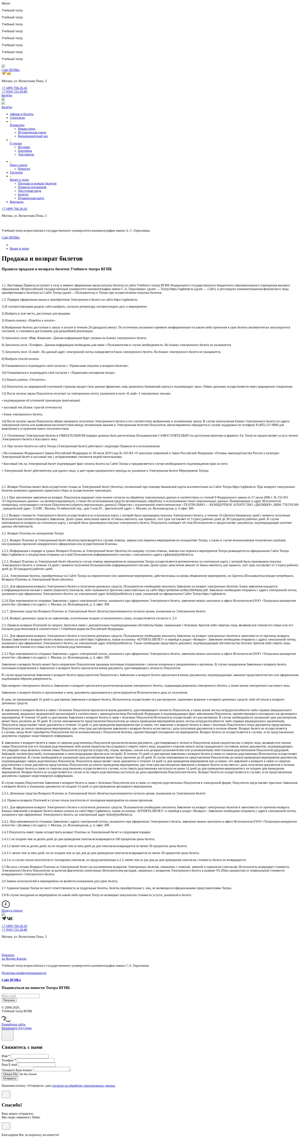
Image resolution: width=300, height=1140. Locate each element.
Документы (26, 154)
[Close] (7, 1035)
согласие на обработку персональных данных (83, 1085)
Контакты (16, 202)
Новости (24, 168)
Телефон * (9, 1060)
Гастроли (16, 172)
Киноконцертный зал (33, 136)
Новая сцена (26, 128)
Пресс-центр (18, 165)
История (24, 147)
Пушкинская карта (31, 198)
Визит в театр (19, 179)
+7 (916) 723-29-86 (14, 91)
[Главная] (11, 245)
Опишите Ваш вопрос (17, 1070)
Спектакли (17, 117)
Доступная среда (29, 190)
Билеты (23, 194)
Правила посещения (32, 187)
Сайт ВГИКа (11, 70)
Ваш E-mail (9, 1064)
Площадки (17, 125)
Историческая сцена (32, 132)
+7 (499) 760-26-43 (14, 88)
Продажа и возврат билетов (37, 183)
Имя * (6, 1056)
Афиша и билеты (21, 114)
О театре (16, 143)
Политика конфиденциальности (24, 973)
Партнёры (25, 150)
